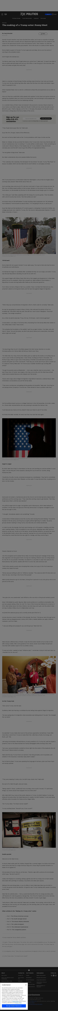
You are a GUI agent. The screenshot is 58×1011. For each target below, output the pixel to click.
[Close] (26, 985)
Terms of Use (15, 1001)
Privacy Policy (18, 1002)
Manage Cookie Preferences (14, 1005)
